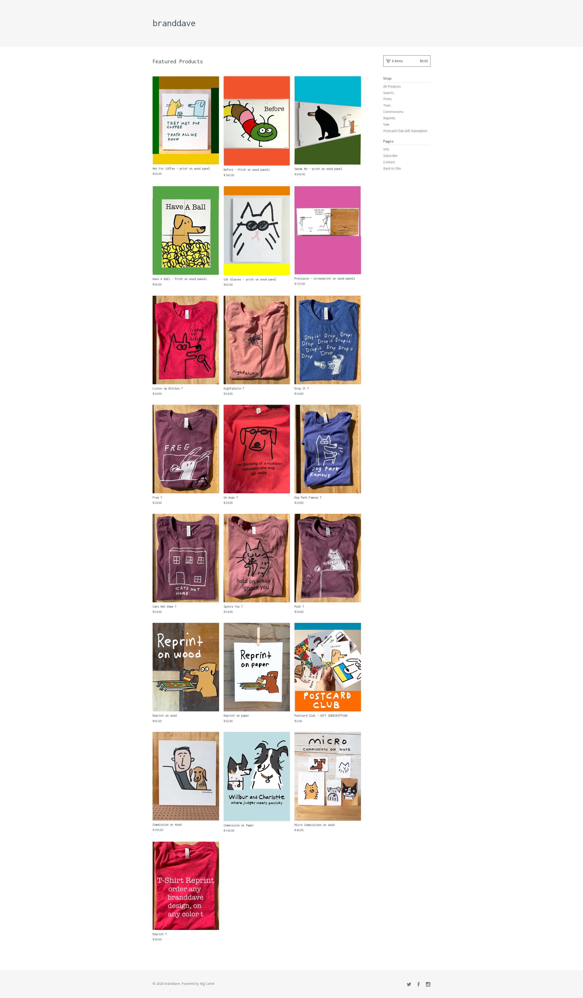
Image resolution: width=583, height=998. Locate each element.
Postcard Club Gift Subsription (405, 131)
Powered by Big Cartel (198, 983)
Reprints (389, 118)
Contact (389, 162)
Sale (386, 124)
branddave (174, 23)
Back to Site (392, 168)
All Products (392, 86)
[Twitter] (409, 984)
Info (386, 149)
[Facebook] (418, 984)
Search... (389, 92)
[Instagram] (428, 984)
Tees (387, 105)
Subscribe (390, 155)
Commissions (393, 111)
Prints (387, 99)
